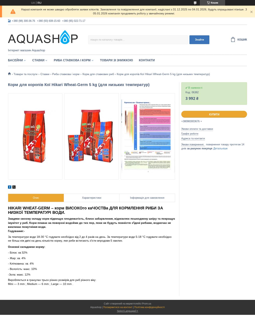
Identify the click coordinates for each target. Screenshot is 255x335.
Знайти (199, 39)
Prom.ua (146, 303)
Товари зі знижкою (116, 60)
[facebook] (9, 187)
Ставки (38, 60)
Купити (214, 114)
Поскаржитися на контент (117, 307)
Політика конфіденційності (149, 307)
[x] (14, 187)
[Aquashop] (43, 37)
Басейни (15, 60)
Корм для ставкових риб (98, 74)
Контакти (147, 60)
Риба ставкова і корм (72, 60)
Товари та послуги (25, 74)
